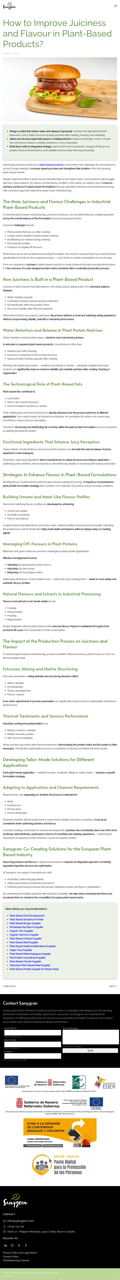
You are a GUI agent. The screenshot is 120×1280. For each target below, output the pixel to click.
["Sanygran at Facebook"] (25, 1245)
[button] (115, 6)
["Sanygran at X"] (19, 1245)
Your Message (70, 1028)
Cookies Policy (11, 1256)
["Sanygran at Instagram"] (12, 1245)
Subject (8, 1051)
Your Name (10, 1028)
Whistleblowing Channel (16, 1260)
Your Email (10, 1040)
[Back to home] (9, 6)
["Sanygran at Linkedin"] (5, 1245)
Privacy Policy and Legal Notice (20, 1252)
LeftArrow (7, 1276)
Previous (10, 986)
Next (112, 986)
